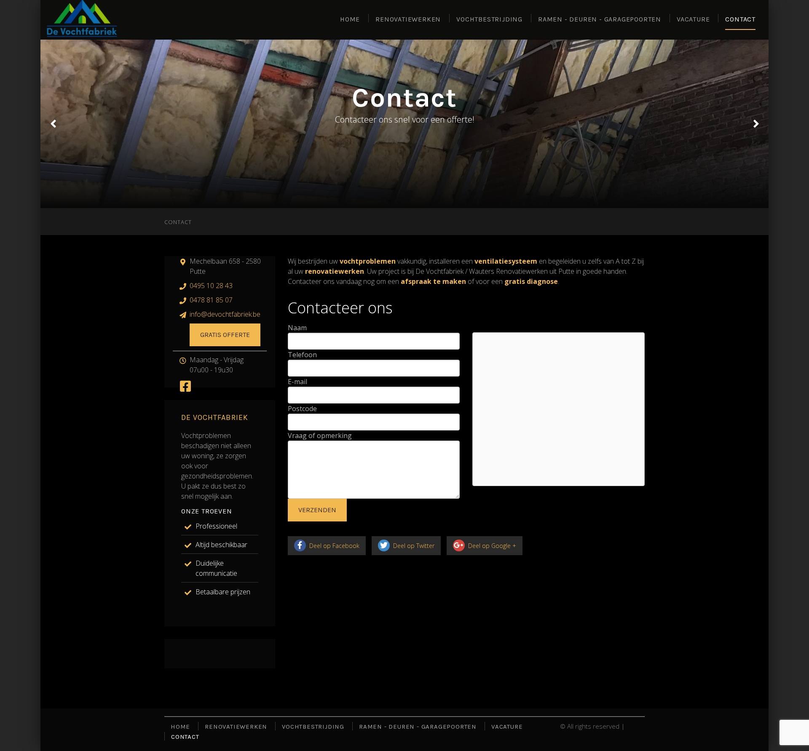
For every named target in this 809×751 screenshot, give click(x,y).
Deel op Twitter (412, 546)
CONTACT (740, 19)
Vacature (693, 19)
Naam (297, 327)
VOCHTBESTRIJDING (489, 19)
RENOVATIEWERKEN (408, 19)
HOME (350, 19)
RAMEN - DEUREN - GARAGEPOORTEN (599, 19)
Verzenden (317, 510)
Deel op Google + (491, 546)
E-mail (297, 381)
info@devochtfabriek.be (225, 314)
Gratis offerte (225, 335)
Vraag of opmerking (320, 435)
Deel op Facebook (333, 546)
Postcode (302, 408)
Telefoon (302, 354)
